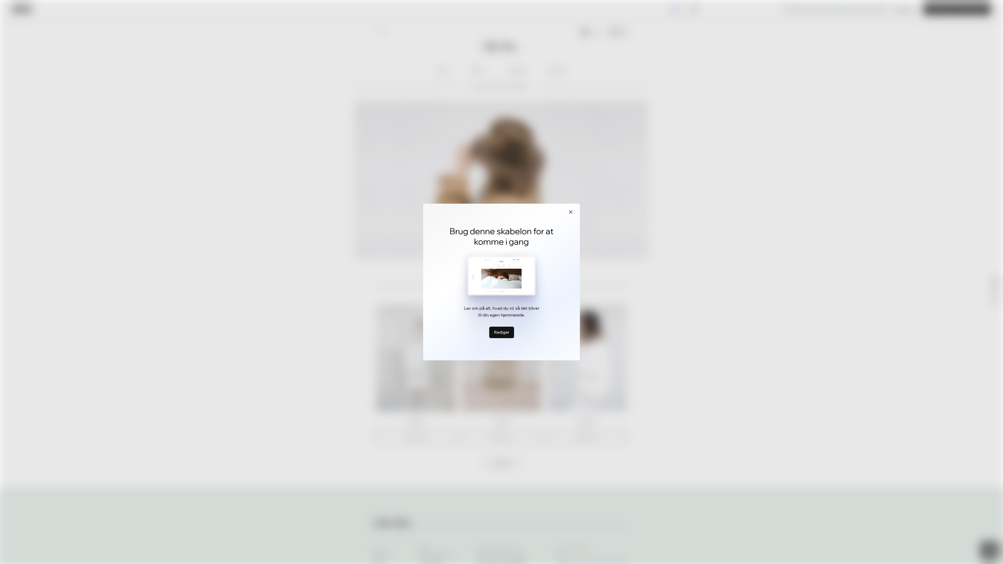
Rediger (501, 332)
